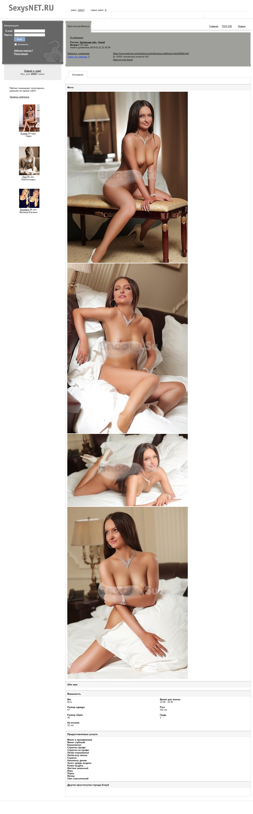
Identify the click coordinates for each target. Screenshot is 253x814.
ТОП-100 (227, 26)
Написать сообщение (78, 53)
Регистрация (21, 54)
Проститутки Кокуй (123, 59)
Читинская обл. (88, 42)
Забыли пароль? (23, 50)
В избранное (76, 37)
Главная (213, 26)
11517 (81, 10)
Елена (24, 133)
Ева (25, 177)
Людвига (25, 209)
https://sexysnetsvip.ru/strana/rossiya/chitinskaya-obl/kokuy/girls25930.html (151, 53)
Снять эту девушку (77, 57)
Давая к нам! (32, 71)
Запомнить (23, 44)
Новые (241, 26)
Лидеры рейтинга (19, 97)
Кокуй (101, 42)
